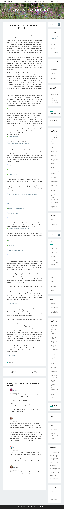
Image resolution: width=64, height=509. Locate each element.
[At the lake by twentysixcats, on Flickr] (10, 218)
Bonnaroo (22, 336)
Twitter (52, 429)
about (29, 1)
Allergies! (53, 73)
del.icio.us (53, 438)
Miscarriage (53, 167)
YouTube (52, 435)
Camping (52, 171)
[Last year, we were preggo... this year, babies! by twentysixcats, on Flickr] (18, 143)
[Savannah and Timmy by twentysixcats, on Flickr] (12, 213)
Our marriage (53, 147)
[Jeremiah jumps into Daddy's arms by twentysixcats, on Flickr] (15, 209)
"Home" (52, 199)
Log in (52, 219)
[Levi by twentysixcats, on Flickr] (8, 170)
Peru (52, 188)
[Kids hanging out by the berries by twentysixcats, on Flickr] (15, 250)
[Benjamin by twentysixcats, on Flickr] (9, 255)
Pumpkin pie (53, 143)
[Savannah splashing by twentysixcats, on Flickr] (12, 199)
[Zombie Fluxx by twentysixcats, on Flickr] (10, 246)
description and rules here (13, 288)
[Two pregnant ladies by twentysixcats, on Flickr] (12, 137)
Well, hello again (54, 76)
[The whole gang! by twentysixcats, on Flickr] (11, 355)
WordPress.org (54, 226)
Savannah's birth (54, 151)
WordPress (35, 506)
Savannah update (54, 94)
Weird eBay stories (54, 159)
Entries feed (53, 221)
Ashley (29, 30)
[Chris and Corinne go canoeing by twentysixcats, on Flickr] (14, 204)
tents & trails (57, 1)
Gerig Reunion (12, 362)
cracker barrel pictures (48, 1)
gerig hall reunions (37, 1)
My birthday (53, 177)
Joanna (27, 99)
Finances (52, 163)
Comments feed (54, 224)
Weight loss (53, 155)
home (25, 1)
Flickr (52, 433)
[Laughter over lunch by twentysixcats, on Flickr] (12, 175)
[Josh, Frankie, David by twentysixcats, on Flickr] (12, 165)
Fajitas (52, 202)
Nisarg (44, 506)
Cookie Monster (54, 139)
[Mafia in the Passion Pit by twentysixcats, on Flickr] (13, 303)
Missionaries (53, 190)
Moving (52, 181)
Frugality (52, 173)
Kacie (14, 390)
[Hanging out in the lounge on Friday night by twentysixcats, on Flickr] (17, 109)
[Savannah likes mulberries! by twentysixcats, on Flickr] (13, 241)
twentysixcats (8, 1)
